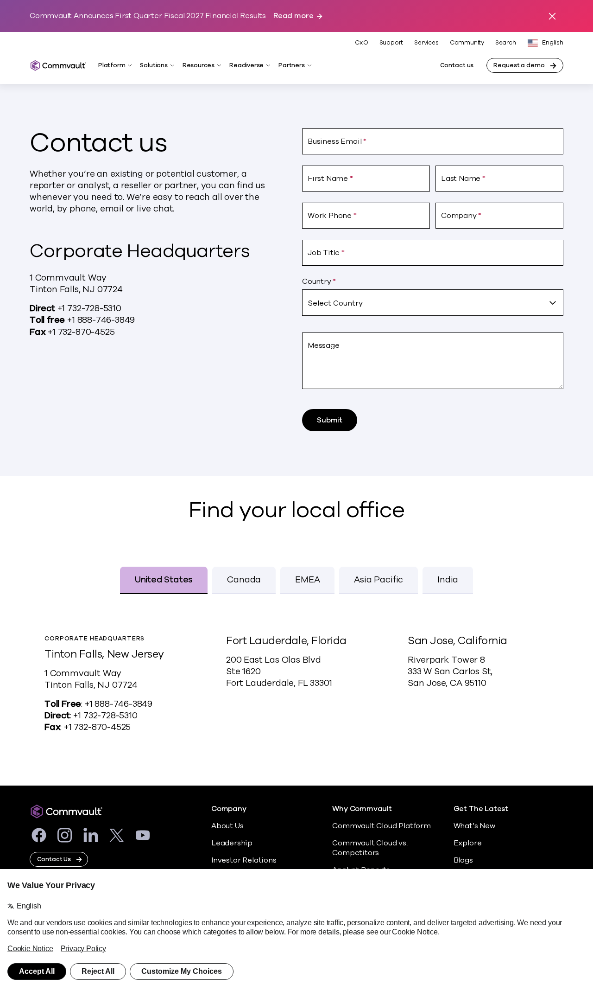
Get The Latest (481, 809)
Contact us (457, 65)
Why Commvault (362, 809)
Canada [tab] (244, 580)
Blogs (463, 860)
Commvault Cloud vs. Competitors (369, 848)
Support (391, 42)
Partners (291, 65)
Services (426, 42)
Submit (329, 420)
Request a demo (518, 65)
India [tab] (447, 580)
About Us (227, 826)
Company (228, 809)
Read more (293, 16)
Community (467, 42)
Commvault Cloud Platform (381, 826)
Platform (111, 65)
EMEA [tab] (307, 580)
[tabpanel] (296, 687)
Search (505, 43)
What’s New (474, 826)
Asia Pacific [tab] (378, 580)
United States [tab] (164, 580)
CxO (361, 42)
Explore (468, 843)
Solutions (153, 65)
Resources (198, 65)
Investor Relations (244, 860)
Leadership (231, 843)
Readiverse (246, 65)
